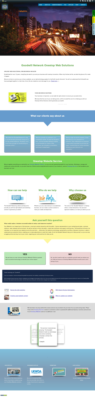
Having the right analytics (17, 290)
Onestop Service (72, 166)
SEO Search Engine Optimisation (65, 290)
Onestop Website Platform (37, 164)
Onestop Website (36, 311)
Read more (54, 81)
